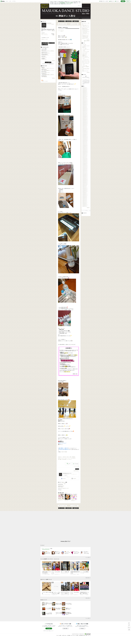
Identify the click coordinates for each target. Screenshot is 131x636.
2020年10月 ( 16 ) (84, 173)
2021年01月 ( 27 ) (84, 169)
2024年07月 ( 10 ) (84, 118)
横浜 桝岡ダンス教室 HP (63, 448)
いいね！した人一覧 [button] (76, 466)
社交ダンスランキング (62, 443)
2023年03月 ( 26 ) (85, 137)
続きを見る (53, 30)
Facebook (64, 478)
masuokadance (49, 23)
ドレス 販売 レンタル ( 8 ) (85, 45)
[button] (129, 629)
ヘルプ (90, 635)
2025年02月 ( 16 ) (84, 109)
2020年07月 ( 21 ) (84, 176)
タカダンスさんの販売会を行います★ (63, 488)
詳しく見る (65, 628)
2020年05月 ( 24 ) (85, 179)
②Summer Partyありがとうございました (85, 30)
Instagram (74, 478)
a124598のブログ (44, 59)
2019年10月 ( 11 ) (84, 187)
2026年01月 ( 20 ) (84, 96)
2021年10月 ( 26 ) (84, 158)
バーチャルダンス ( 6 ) (85, 59)
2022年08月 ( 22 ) (84, 146)
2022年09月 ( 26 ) (84, 145)
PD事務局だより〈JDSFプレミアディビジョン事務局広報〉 (48, 68)
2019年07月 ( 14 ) (84, 191)
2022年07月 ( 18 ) (84, 147)
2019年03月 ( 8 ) (84, 196)
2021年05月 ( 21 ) (84, 164)
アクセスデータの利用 (75, 635)
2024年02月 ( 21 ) (84, 124)
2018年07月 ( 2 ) (84, 206)
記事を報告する (77, 470)
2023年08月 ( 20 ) (85, 131)
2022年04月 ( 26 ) (84, 151)
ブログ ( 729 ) (84, 44)
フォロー (65, 475)
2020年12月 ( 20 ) (84, 170)
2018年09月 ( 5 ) (84, 203)
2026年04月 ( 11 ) (84, 92)
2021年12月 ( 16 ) (84, 156)
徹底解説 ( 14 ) (84, 55)
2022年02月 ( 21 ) (84, 153)
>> (87, 76)
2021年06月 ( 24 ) (84, 163)
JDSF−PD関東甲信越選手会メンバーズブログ (48, 70)
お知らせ (63, 482)
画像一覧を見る (87, 40)
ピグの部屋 (52, 24)
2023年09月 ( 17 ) (84, 130)
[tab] (45, 548)
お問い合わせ (64, 635)
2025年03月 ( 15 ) (84, 108)
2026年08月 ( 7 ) (84, 87)
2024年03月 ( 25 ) (85, 123)
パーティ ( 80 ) (84, 48)
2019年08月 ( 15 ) (84, 190)
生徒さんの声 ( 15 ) (85, 56)
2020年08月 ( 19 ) (84, 175)
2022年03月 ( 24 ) (85, 152)
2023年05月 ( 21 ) (84, 135)
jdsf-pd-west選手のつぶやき (46, 72)
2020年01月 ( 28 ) (84, 184)
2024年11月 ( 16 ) (84, 113)
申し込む (82, 628)
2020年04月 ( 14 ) (85, 180)
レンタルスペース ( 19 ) (85, 51)
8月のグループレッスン (85, 38)
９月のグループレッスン (85, 26)
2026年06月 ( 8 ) (84, 90)
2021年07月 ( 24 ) (84, 162)
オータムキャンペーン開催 (61, 483)
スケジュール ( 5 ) (84, 52)
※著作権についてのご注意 (44, 81)
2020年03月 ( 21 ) (84, 181)
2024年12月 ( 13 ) (84, 112)
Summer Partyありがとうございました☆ (85, 32)
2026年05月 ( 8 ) (84, 91)
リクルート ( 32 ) (84, 65)
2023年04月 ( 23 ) (85, 136)
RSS (43, 80)
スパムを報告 (59, 635)
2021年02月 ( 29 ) (84, 168)
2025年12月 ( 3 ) (84, 97)
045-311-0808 (64, 451)
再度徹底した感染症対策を (63, 27)
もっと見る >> (60, 490)
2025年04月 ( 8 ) (84, 107)
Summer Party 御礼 (85, 37)
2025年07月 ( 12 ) (84, 103)
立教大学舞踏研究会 (44, 76)
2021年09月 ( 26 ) (84, 159)
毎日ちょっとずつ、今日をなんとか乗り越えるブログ (48, 50)
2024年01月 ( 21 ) (84, 125)
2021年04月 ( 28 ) (84, 165)
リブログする (76, 463)
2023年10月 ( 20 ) (84, 129)
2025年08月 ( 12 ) (84, 102)
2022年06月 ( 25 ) (84, 148)
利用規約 (69, 635)
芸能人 (51, 548)
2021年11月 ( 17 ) (84, 157)
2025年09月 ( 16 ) (84, 101)
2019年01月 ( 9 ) (84, 198)
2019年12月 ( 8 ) (84, 185)
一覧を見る (53, 60)
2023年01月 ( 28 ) (84, 140)
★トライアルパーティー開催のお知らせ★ (85, 28)
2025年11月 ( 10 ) (84, 98)
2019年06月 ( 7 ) (84, 192)
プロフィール (48, 24)
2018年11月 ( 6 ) (84, 201)
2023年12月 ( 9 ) (84, 126)
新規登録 (123, 1)
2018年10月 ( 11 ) (84, 202)
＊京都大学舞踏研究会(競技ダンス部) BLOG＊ (48, 74)
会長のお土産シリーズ (85, 25)
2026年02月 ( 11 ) (84, 95)
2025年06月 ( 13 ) (84, 104)
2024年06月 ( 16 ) (84, 119)
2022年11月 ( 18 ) (84, 142)
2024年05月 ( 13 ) (84, 120)
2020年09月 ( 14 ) (84, 174)
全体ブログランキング (44, 33)
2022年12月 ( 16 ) (84, 141)
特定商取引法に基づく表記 (83, 635)
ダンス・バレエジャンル (45, 34)
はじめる (48, 628)
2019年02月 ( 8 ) (84, 197)
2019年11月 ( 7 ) (84, 186)
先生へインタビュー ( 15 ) (85, 62)
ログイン (128, 1)
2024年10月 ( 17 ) (84, 114)
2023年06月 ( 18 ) (84, 134)
